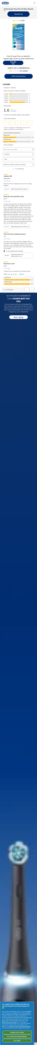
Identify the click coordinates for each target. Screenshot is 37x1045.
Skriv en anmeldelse (18, 76)
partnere (29, 1011)
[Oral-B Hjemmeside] (5, 3)
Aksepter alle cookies (17, 1032)
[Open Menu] (34, 3)
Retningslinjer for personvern (9, 1022)
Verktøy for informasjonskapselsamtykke (20, 1026)
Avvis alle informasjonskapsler (17, 1036)
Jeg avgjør (17, 1040)
